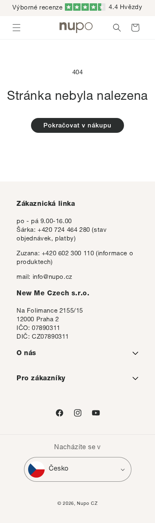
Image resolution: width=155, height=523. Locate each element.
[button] (16, 28)
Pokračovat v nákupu (77, 126)
